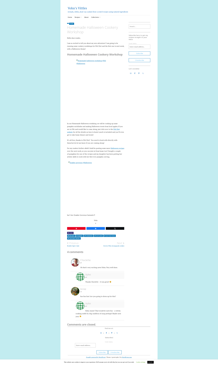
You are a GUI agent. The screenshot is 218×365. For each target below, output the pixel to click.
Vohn (71, 23)
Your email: (133, 43)
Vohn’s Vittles (77, 8)
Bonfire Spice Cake (73, 244)
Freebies (80, 236)
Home (70, 17)
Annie (83, 289)
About (86, 17)
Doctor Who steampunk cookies (113, 244)
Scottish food (110, 236)
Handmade (89, 236)
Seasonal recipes (74, 238)
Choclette (85, 260)
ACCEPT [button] (150, 362)
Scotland (99, 236)
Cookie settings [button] (140, 362)
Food (71, 233)
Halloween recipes (117, 148)
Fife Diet (71, 236)
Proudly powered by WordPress (95, 357)
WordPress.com (127, 357)
